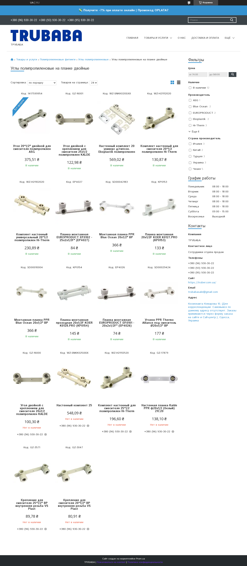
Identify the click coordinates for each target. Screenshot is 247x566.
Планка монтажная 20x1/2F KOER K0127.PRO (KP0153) (159, 237)
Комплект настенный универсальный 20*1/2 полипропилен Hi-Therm (31, 237)
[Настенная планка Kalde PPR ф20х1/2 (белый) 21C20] (159, 378)
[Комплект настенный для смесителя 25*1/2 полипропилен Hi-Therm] (116, 378)
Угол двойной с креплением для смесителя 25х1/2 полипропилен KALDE (74, 150)
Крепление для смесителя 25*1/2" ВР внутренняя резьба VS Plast (31, 504)
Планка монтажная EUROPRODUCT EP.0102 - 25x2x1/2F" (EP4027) (74, 237)
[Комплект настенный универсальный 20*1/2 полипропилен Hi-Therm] (32, 207)
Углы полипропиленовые (93, 59)
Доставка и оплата (205, 38)
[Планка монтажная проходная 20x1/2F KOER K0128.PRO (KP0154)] (74, 293)
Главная (132, 38)
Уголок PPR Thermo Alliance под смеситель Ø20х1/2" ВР (159, 322)
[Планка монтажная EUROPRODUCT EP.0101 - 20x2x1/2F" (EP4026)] (116, 293)
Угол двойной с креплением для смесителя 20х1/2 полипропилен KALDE (32, 410)
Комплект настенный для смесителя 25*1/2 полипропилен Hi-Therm (117, 408)
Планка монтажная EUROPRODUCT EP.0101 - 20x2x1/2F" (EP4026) (116, 322)
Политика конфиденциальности (145, 562)
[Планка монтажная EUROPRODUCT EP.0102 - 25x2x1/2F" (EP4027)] (74, 207)
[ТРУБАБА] (46, 35)
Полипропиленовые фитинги (57, 59)
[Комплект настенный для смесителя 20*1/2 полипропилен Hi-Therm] (159, 119)
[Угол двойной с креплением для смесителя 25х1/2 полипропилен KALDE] (74, 119)
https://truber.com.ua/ (202, 282)
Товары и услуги (156, 38)
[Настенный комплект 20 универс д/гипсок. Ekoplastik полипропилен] (116, 119)
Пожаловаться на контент (111, 562)
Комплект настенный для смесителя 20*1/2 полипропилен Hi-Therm (159, 149)
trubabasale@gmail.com (203, 292)
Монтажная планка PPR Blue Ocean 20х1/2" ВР (116, 236)
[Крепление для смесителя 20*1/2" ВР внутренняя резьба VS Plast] (74, 473)
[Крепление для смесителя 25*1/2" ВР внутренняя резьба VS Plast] (32, 473)
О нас (182, 38)
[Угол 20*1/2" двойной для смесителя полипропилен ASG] (32, 119)
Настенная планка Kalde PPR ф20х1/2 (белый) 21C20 (159, 408)
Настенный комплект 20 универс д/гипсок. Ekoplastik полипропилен (116, 149)
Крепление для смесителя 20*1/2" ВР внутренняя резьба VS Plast (74, 504)
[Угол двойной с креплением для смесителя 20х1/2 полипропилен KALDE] (32, 378)
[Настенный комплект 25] (74, 378)
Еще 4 (195, 131)
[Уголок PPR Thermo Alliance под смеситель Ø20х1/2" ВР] (159, 293)
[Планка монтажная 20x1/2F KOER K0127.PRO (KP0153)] (159, 207)
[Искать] (231, 20)
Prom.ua (140, 558)
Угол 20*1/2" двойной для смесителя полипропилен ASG (32, 149)
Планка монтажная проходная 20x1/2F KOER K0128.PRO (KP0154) (74, 322)
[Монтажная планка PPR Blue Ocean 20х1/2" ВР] (116, 207)
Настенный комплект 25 (74, 405)
